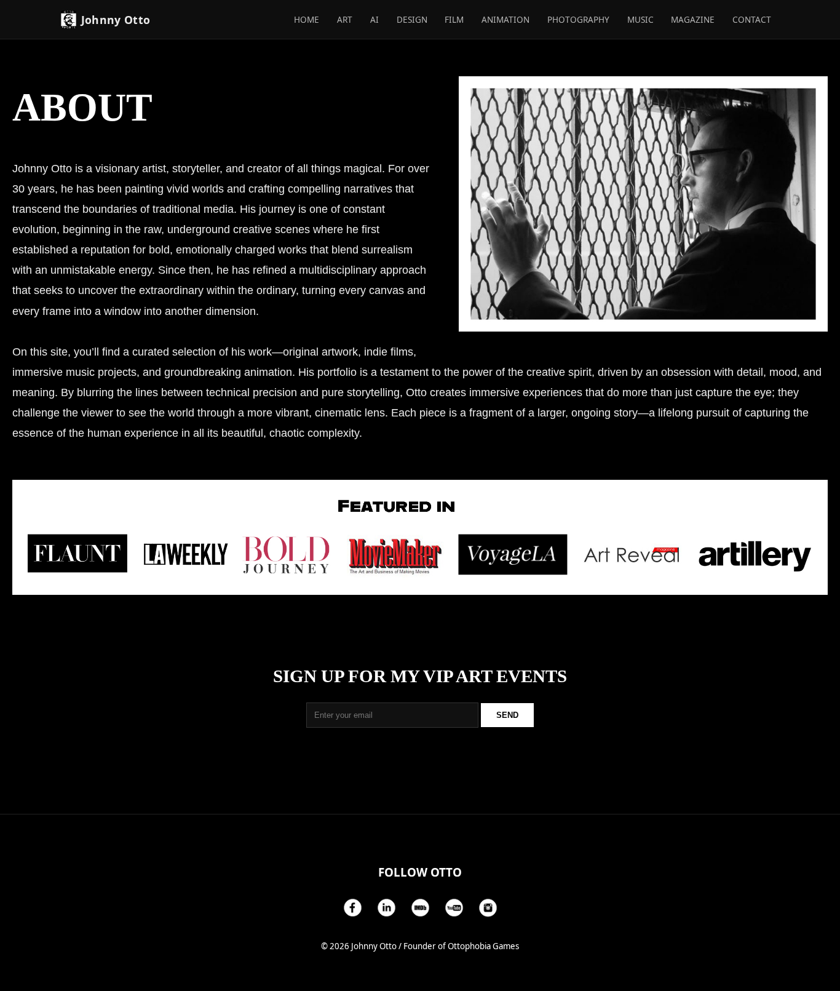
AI (374, 19)
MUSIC (640, 19)
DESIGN (412, 19)
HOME (306, 19)
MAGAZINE (693, 19)
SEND (507, 715)
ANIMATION (505, 19)
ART (344, 19)
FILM (454, 19)
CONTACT (751, 19)
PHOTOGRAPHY (578, 19)
